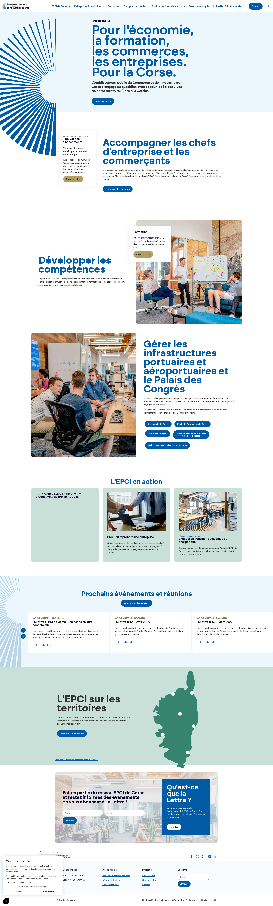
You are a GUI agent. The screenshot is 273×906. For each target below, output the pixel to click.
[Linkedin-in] (216, 856)
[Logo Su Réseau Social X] (197, 856)
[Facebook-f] (191, 856)
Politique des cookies (195, 900)
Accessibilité (212, 900)
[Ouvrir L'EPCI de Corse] (69, 6)
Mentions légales (150, 900)
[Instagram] (203, 856)
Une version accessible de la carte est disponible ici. (76, 760)
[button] (267, 6)
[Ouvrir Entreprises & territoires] (103, 6)
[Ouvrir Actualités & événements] (243, 6)
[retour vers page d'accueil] (63, 856)
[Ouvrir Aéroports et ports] (147, 6)
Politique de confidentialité (171, 900)
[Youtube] (209, 856)
